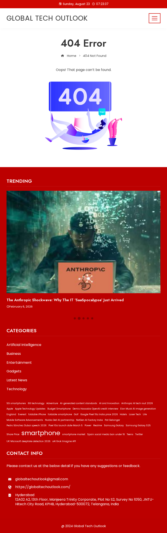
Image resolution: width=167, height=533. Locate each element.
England (11, 414)
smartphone (40, 432)
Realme (97, 425)
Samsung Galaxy (114, 425)
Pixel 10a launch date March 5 (65, 425)
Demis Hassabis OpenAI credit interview (95, 408)
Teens (130, 434)
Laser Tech (135, 414)
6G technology (36, 403)
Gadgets (14, 371)
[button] (75, 318)
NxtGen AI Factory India (89, 420)
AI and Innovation (109, 403)
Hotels (123, 414)
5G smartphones (16, 403)
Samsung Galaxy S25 (138, 425)
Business (14, 354)
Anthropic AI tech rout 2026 (137, 403)
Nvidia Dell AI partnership (59, 420)
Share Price (13, 434)
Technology (17, 389)
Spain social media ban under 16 (106, 434)
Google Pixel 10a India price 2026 (99, 414)
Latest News (17, 380)
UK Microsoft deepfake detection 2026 (28, 441)
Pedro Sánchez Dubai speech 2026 (27, 425)
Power (88, 425)
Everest (22, 414)
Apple (10, 408)
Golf (76, 414)
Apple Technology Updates (30, 408)
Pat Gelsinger (112, 420)
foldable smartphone (60, 414)
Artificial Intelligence (24, 345)
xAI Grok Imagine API (64, 441)
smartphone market (73, 434)
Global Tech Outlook (47, 18)
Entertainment (19, 362)
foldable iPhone (37, 414)
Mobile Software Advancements (25, 420)
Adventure (52, 403)
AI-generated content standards (78, 403)
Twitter (139, 434)
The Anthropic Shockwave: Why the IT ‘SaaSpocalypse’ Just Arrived (65, 300)
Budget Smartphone (59, 408)
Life (145, 414)
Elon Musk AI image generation (138, 408)
